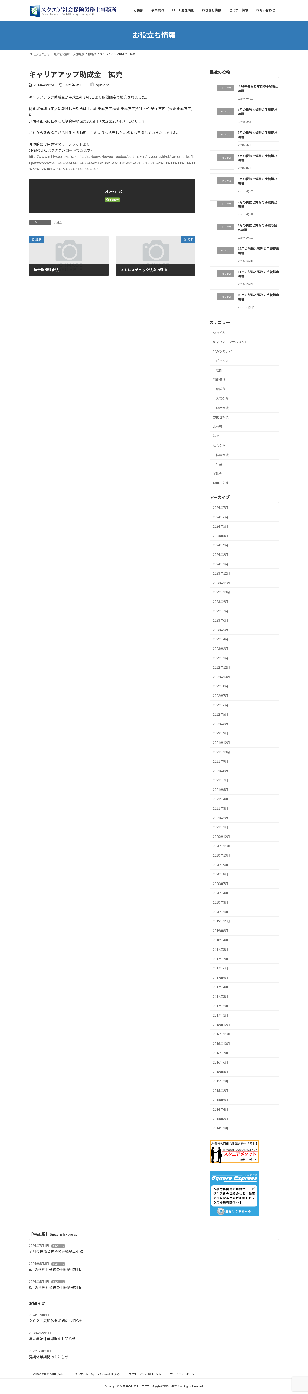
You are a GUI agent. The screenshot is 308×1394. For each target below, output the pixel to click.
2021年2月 (220, 818)
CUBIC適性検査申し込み (48, 1374)
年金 (219, 464)
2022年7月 (220, 696)
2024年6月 (220, 517)
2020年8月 (220, 874)
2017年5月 (220, 977)
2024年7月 (220, 507)
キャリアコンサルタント (230, 342)
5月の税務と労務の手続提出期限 (55, 1288)
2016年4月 (220, 1071)
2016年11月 (221, 1034)
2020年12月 (221, 836)
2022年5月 (220, 714)
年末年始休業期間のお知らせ (52, 1339)
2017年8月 (220, 949)
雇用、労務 (221, 483)
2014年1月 (220, 1128)
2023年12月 (221, 573)
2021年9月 (220, 761)
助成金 (58, 222)
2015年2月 (220, 1090)
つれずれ (219, 332)
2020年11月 (221, 846)
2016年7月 (220, 1053)
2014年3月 (220, 1118)
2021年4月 (220, 799)
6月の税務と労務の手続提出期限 (55, 1269)
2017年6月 (220, 968)
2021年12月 (221, 743)
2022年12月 (221, 667)
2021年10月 (221, 752)
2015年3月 (220, 1081)
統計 (219, 370)
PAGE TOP (296, 1348)
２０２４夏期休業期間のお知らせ (56, 1321)
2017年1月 (220, 1015)
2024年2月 (220, 555)
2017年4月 (220, 987)
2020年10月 (221, 855)
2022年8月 (220, 686)
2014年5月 (220, 1100)
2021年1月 (220, 827)
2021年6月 (220, 789)
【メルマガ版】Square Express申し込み (96, 1374)
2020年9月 (220, 865)
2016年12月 (221, 1024)
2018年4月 (220, 940)
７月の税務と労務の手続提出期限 (56, 1251)
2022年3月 (220, 724)
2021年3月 (220, 808)
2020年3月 (220, 902)
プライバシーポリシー (183, 1374)
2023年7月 (220, 611)
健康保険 (222, 455)
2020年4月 (220, 893)
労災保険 (222, 398)
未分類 (217, 426)
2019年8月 (220, 930)
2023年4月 (220, 639)
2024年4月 (220, 536)
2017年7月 (220, 959)
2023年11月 (221, 583)
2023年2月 (220, 649)
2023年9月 (220, 602)
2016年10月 (221, 1043)
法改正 (217, 436)
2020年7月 (220, 883)
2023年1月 (220, 658)
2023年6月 (220, 620)
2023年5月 (220, 630)
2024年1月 (220, 564)
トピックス (221, 361)
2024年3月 (220, 545)
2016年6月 (220, 1062)
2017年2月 (220, 1006)
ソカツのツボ (222, 351)
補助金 (217, 473)
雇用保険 (222, 408)
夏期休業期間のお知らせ (49, 1357)
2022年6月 (220, 705)
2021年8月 (220, 771)
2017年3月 (220, 996)
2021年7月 (220, 780)
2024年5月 (220, 526)
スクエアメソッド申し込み (145, 1374)
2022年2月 (220, 733)
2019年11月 (221, 921)
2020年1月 (220, 912)
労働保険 (219, 379)
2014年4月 (220, 1109)
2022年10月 (221, 677)
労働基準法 (221, 417)
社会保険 (219, 445)
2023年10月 (221, 592)
